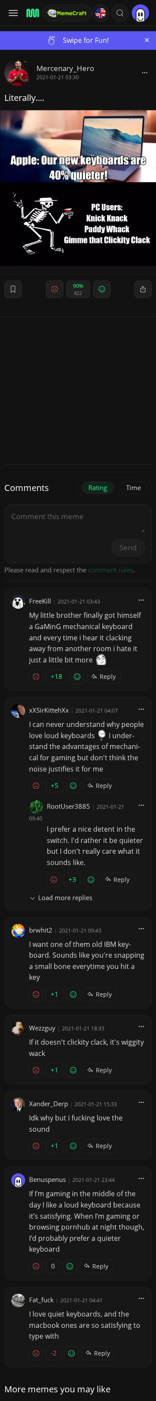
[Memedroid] (31, 13)
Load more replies (65, 897)
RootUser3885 (68, 806)
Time (133, 487)
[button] (120, 13)
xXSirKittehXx (49, 710)
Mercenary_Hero (65, 68)
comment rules (110, 569)
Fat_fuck (41, 1299)
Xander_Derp (48, 1103)
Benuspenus (47, 1179)
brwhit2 (40, 930)
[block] (145, 72)
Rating (97, 487)
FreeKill (40, 601)
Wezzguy (42, 1027)
